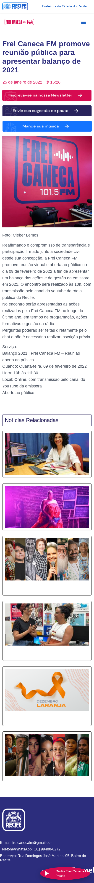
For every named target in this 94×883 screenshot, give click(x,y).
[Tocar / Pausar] (46, 873)
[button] (83, 22)
